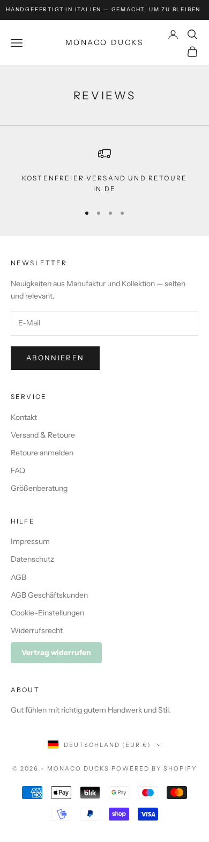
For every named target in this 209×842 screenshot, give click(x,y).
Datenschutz (32, 559)
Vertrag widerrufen (56, 652)
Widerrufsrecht (37, 630)
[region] (104, 171)
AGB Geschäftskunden (49, 595)
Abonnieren (55, 357)
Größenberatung (39, 488)
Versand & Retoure (43, 435)
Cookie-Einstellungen (47, 613)
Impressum (30, 541)
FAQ (18, 470)
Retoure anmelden (42, 453)
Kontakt (24, 417)
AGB (18, 577)
